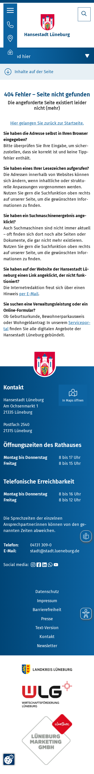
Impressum (47, 600)
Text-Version (47, 627)
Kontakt (47, 636)
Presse (47, 618)
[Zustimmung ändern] (8, 759)
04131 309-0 (41, 545)
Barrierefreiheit (47, 609)
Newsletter (47, 645)
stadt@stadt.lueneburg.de (54, 550)
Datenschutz (47, 591)
